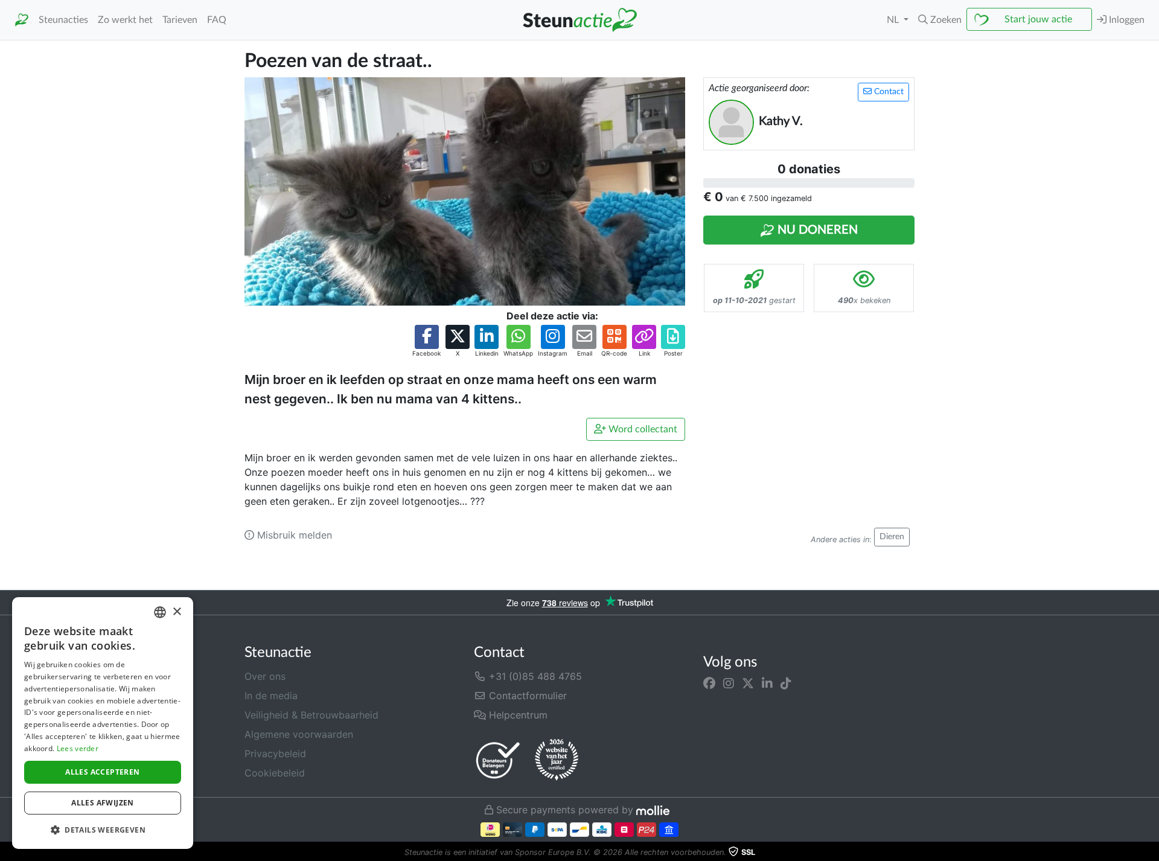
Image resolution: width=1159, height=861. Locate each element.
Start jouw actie (1038, 19)
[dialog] (102, 723)
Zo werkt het (125, 20)
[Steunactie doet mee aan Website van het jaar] (556, 760)
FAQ (216, 20)
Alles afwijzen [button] (102, 803)
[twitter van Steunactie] (748, 683)
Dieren (892, 537)
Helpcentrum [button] (517, 715)
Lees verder (77, 748)
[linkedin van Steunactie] (767, 683)
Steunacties (63, 20)
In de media (271, 696)
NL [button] (894, 20)
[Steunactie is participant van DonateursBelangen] (498, 759)
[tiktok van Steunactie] (786, 683)
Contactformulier (526, 696)
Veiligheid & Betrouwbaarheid (311, 715)
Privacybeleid (275, 753)
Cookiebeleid (274, 773)
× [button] (176, 611)
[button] (939, 20)
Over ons (265, 676)
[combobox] (160, 612)
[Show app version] (1150, 852)
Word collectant (641, 429)
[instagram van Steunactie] (728, 683)
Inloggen (1125, 20)
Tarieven (179, 20)
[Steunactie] (22, 20)
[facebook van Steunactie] (709, 683)
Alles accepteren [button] (102, 772)
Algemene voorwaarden (298, 734)
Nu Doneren (816, 230)
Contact (888, 92)
